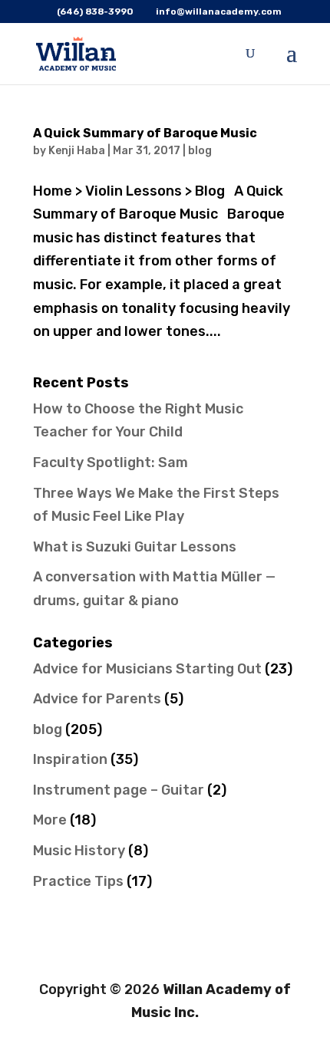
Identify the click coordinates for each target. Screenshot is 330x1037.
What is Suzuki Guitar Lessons (134, 546)
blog (200, 150)
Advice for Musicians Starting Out (147, 668)
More (50, 819)
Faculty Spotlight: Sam (110, 462)
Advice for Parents (97, 698)
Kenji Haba (76, 150)
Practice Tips (78, 881)
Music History (79, 850)
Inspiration (70, 759)
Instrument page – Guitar (118, 790)
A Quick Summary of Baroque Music (145, 133)
